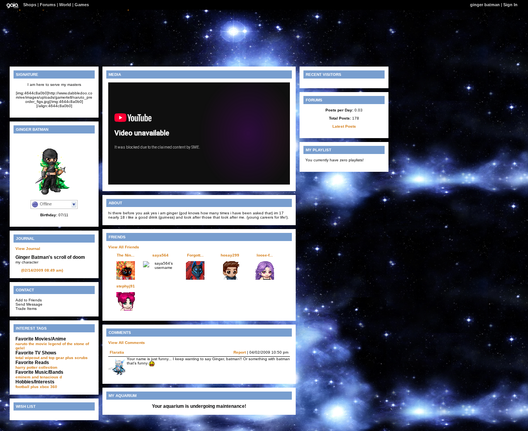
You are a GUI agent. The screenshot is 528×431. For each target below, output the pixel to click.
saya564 (160, 255)
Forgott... (195, 255)
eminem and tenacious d (38, 377)
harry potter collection (36, 367)
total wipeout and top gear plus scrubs (51, 358)
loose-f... (265, 255)
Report (239, 352)
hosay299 (230, 255)
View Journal (27, 248)
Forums (48, 4)
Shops (29, 4)
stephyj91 (125, 286)
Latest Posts (344, 126)
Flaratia (117, 352)
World (65, 4)
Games (82, 4)
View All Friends (123, 247)
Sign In (510, 4)
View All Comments (126, 342)
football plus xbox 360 (36, 387)
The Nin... (126, 255)
